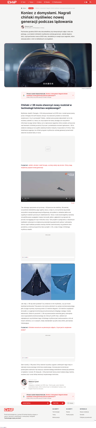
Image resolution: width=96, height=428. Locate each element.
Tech (23, 2)
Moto (40, 2)
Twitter (55, 403)
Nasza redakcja (84, 412)
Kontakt (82, 414)
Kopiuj (71, 403)
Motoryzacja (56, 417)
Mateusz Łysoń (29, 26)
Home (24, 8)
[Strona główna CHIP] (12, 2)
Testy (31, 2)
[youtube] (24, 388)
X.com (72, 203)
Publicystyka (58, 2)
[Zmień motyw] (86, 2)
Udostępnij (27, 403)
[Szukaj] (90, 2)
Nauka (48, 2)
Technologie (55, 412)
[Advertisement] (48, 246)
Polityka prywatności (86, 417)
